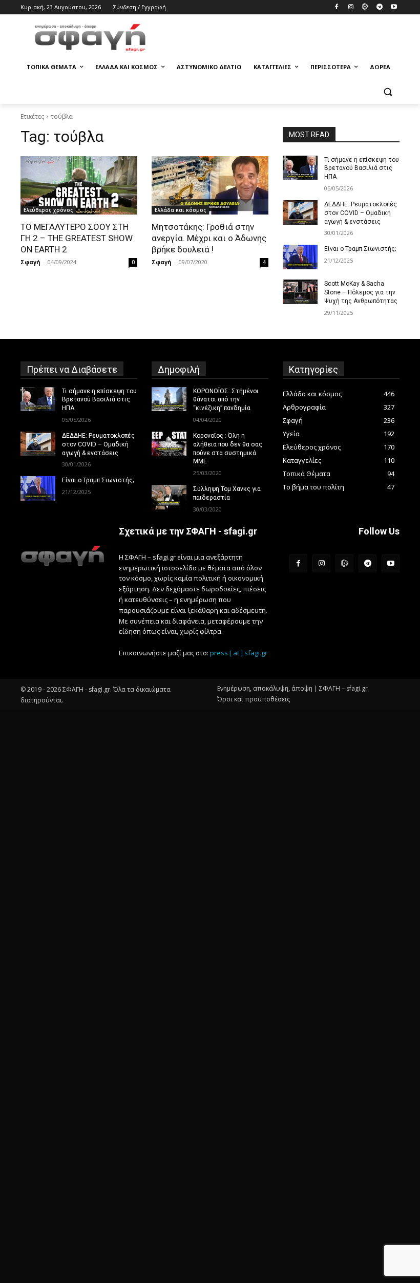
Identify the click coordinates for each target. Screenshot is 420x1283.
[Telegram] (379, 7)
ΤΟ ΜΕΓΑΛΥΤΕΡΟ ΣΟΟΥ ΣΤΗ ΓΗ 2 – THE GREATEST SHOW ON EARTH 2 (76, 238)
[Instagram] (351, 7)
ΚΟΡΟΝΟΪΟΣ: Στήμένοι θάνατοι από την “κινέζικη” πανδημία (226, 400)
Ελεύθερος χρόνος (48, 209)
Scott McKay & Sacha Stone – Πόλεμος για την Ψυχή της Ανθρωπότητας (360, 292)
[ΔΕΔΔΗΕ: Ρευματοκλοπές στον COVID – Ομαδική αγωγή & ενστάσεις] (300, 212)
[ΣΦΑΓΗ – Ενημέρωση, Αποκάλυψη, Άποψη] (90, 37)
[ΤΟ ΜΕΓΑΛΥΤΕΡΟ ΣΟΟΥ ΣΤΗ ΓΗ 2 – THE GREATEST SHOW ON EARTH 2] (78, 185)
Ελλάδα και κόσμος (180, 209)
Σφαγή (30, 262)
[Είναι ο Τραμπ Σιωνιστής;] (300, 257)
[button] (387, 92)
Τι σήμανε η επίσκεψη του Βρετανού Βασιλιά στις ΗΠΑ (361, 168)
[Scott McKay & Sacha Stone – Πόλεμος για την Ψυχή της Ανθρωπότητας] (300, 292)
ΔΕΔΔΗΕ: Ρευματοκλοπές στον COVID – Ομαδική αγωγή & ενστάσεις (360, 213)
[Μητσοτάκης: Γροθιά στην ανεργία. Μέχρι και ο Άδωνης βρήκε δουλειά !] (210, 185)
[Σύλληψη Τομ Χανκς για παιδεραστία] (169, 497)
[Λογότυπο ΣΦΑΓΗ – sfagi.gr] (62, 555)
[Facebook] (337, 7)
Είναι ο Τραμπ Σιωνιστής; (360, 248)
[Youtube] (394, 7)
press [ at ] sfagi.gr (238, 652)
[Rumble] (365, 7)
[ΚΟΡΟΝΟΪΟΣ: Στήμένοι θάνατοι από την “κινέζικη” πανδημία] (169, 399)
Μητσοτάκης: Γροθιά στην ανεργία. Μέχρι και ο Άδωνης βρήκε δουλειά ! (209, 238)
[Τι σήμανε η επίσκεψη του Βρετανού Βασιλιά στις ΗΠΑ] (300, 168)
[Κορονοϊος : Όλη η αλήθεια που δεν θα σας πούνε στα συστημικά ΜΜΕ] (169, 444)
